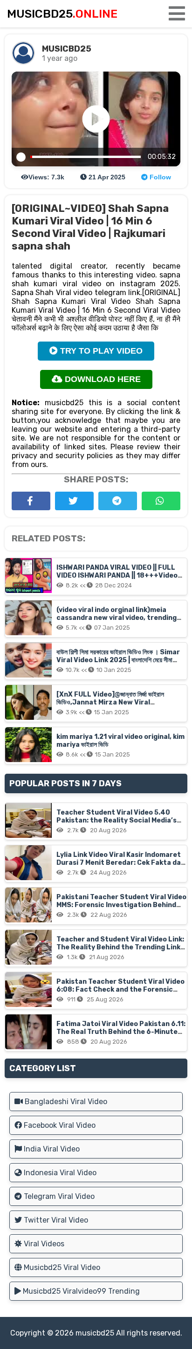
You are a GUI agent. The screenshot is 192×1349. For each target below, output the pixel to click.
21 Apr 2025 (106, 177)
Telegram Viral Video (58, 1196)
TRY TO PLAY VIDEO (100, 350)
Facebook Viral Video (59, 1125)
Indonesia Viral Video (59, 1172)
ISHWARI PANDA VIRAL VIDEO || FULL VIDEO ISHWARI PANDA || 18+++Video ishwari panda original (117, 575)
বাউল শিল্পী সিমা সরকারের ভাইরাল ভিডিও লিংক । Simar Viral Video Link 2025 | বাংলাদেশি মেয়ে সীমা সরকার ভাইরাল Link (118, 660)
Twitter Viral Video (55, 1220)
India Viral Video (51, 1149)
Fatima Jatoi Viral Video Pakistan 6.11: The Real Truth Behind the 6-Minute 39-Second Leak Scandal (120, 1032)
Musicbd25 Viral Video (61, 1267)
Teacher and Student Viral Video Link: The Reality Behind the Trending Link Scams (120, 947)
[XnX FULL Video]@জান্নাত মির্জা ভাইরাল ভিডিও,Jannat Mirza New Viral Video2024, (110, 702)
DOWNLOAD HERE (101, 379)
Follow (159, 177)
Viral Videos (43, 1243)
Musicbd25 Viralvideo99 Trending (80, 1291)
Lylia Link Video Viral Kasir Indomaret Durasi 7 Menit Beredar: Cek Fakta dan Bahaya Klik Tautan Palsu (120, 863)
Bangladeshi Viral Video (65, 1101)
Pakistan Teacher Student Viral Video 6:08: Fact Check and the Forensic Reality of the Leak (120, 989)
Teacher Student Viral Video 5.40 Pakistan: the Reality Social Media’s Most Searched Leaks (116, 820)
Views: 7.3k (46, 177)
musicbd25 (94, 1333)
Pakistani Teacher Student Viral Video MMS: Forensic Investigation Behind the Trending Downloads (121, 905)
